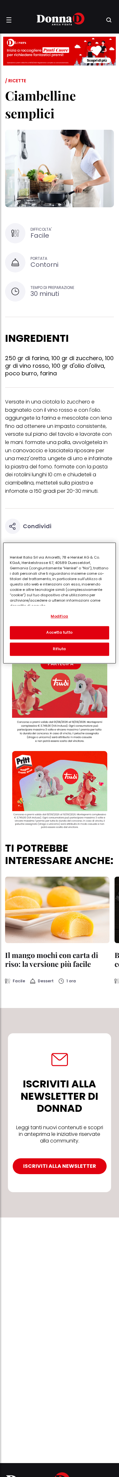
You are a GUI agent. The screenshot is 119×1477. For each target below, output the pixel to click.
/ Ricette (15, 81)
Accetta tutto (59, 632)
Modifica (59, 616)
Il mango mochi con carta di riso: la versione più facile (51, 959)
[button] (8, 19)
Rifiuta (59, 648)
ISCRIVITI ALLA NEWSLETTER (59, 1166)
